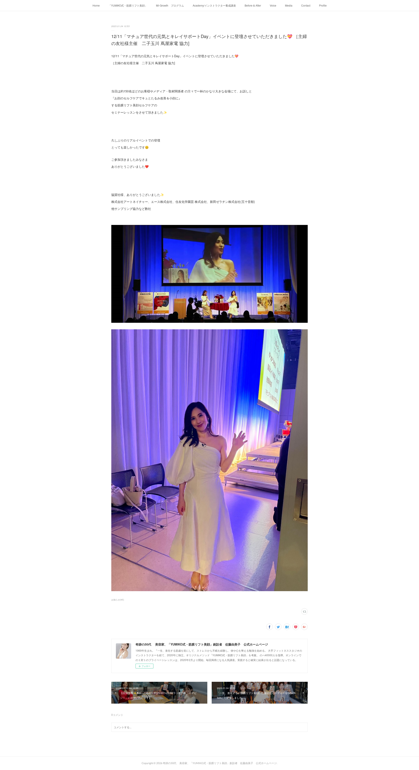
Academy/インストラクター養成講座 (214, 5)
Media (288, 5)
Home (96, 5)
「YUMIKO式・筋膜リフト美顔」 (127, 5)
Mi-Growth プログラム (170, 5)
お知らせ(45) (117, 599)
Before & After (253, 5)
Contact (305, 5)
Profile (323, 5)
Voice (273, 5)
